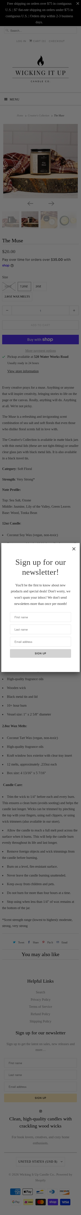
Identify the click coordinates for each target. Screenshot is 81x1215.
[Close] (74, 549)
